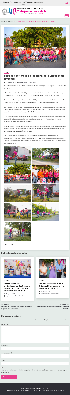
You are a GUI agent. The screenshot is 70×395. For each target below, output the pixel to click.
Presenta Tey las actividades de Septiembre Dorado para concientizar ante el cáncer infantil (17, 287)
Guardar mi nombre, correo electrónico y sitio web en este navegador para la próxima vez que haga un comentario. (34, 371)
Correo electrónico (7, 353)
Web (3, 360)
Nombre (4, 345)
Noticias (6, 72)
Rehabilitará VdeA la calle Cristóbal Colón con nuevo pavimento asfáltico (51, 286)
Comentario (5, 324)
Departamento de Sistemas (55, 390)
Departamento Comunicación (27, 82)
